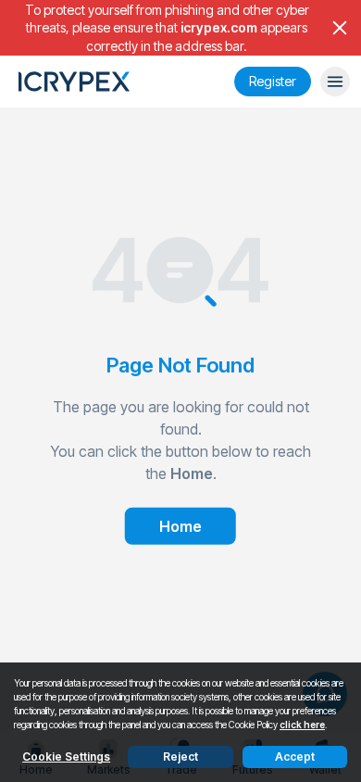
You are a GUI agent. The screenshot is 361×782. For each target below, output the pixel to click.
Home (180, 526)
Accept (295, 756)
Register (272, 81)
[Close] (339, 27)
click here (302, 724)
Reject (180, 756)
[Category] (335, 81)
